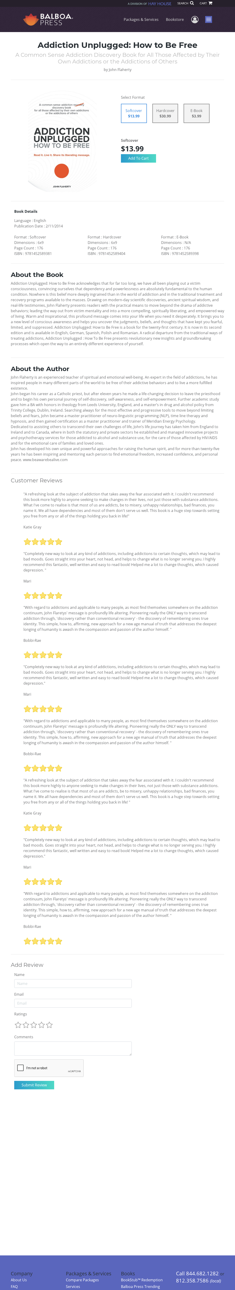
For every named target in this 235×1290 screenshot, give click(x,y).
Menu (210, 19)
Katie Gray (32, 527)
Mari (27, 581)
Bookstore (175, 19)
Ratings (20, 1014)
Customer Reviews (36, 480)
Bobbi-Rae (32, 640)
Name (19, 974)
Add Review (27, 965)
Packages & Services (141, 19)
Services (73, 1286)
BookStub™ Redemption (142, 1279)
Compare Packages (82, 1279)
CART (203, 3)
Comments (23, 1036)
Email (19, 994)
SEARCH (183, 3)
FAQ (14, 1286)
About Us (19, 1279)
